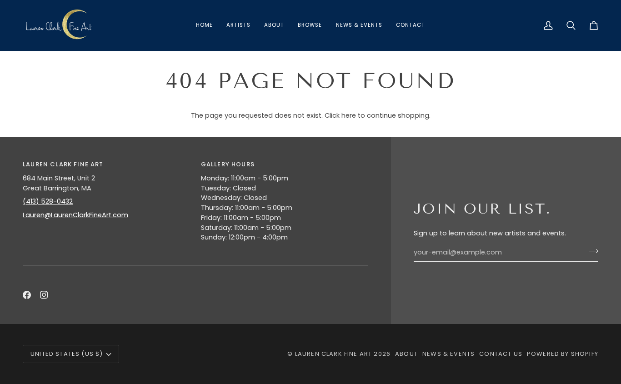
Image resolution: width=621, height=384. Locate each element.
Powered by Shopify (562, 353)
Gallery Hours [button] (228, 164)
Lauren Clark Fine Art (333, 353)
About (406, 353)
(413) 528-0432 (48, 201)
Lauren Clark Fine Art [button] (63, 164)
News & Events (448, 353)
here (348, 115)
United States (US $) (66, 353)
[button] (310, 25)
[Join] (590, 251)
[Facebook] (27, 295)
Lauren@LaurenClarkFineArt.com (75, 214)
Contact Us (500, 353)
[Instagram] (44, 295)
